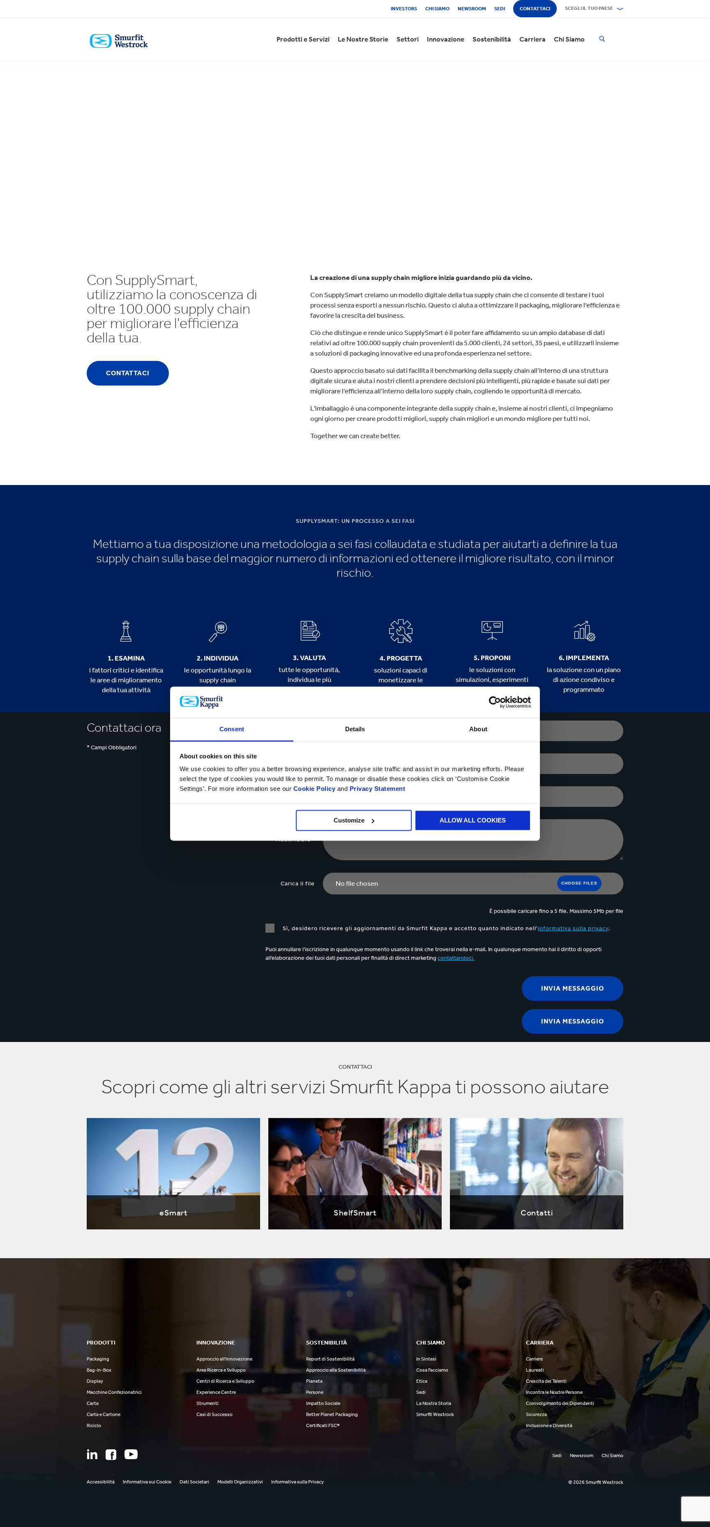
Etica (421, 1381)
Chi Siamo (569, 39)
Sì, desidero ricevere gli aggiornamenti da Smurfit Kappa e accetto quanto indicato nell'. (447, 928)
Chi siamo (437, 9)
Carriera (532, 39)
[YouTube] (131, 1454)
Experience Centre (216, 1392)
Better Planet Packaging (332, 1414)
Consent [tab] (231, 729)
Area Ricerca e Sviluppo (221, 1370)
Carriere (534, 1359)
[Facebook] (111, 1454)
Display (95, 1381)
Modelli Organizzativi (240, 1482)
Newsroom (472, 9)
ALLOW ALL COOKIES (473, 820)
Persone (314, 1392)
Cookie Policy (314, 788)
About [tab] (478, 729)
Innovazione (445, 39)
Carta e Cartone (103, 1414)
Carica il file (298, 883)
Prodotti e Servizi (303, 39)
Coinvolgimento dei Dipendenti (560, 1403)
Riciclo (94, 1425)
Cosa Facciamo (432, 1370)
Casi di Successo (214, 1414)
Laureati (535, 1370)
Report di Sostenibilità (330, 1359)
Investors (404, 9)
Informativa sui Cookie (147, 1482)
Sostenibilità (492, 39)
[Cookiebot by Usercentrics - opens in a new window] (495, 702)
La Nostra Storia (433, 1403)
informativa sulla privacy (573, 928)
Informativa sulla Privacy (297, 1482)
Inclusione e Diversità (549, 1425)
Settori (407, 39)
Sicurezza (536, 1414)
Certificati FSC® (322, 1425)
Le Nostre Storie (363, 39)
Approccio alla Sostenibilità (336, 1370)
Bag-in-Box (99, 1370)
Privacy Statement (376, 788)
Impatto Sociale (323, 1403)
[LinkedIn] (92, 1454)
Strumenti (207, 1403)
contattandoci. (456, 957)
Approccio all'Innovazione (224, 1359)
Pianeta (314, 1381)
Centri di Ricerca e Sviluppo (225, 1381)
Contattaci (535, 9)
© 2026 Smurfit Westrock (595, 1482)
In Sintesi (426, 1359)
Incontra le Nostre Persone (554, 1392)
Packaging (98, 1359)
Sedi (499, 9)
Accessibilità (101, 1482)
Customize (349, 820)
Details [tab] (355, 729)
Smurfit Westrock (435, 1414)
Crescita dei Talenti (546, 1381)
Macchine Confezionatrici (114, 1392)
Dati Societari (194, 1482)
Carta (93, 1403)
